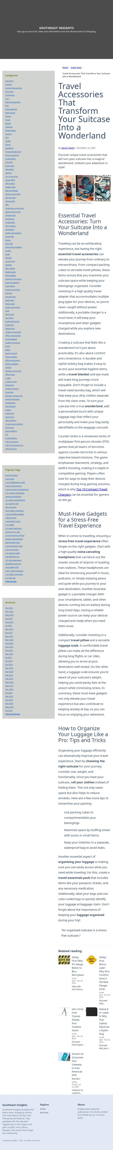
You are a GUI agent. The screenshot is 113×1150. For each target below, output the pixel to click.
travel (7, 346)
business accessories (14, 396)
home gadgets (11, 357)
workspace (9, 229)
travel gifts (9, 236)
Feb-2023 (9, 675)
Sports (8, 144)
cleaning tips (10, 296)
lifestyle (8, 258)
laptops (8, 367)
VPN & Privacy (11, 449)
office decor (10, 183)
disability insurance (13, 564)
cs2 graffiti (9, 525)
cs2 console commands (14, 493)
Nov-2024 (9, 636)
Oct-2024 (9, 650)
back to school (11, 353)
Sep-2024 (9, 647)
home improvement (13, 486)
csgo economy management (17, 489)
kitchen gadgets (11, 364)
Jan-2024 (9, 661)
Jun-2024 (9, 618)
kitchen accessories (13, 371)
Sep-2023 (9, 686)
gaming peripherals (13, 496)
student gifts (10, 187)
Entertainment (11, 109)
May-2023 (9, 615)
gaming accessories (13, 279)
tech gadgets (10, 275)
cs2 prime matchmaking (15, 500)
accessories (10, 261)
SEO (7, 137)
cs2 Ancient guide (12, 553)
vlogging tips (10, 215)
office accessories (12, 360)
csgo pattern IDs (12, 567)
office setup (10, 374)
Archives (44, 1112)
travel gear (76, 67)
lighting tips (10, 328)
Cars (7, 98)
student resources (12, 342)
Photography (10, 130)
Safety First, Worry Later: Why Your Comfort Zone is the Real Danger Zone (104, 973)
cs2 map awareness (13, 560)
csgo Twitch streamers (14, 510)
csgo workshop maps (14, 546)
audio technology (12, 321)
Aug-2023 (9, 622)
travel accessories (12, 289)
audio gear (9, 300)
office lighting (10, 420)
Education (9, 81)
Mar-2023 (9, 640)
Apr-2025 (9, 700)
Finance (8, 134)
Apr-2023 (9, 608)
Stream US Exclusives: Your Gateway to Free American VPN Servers (78, 1066)
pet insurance (10, 507)
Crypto (8, 378)
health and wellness (13, 233)
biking (7, 350)
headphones (10, 403)
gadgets (8, 265)
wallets (8, 410)
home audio (10, 201)
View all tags (10, 581)
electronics (9, 417)
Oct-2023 (9, 664)
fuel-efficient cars (12, 556)
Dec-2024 (9, 611)
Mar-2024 (9, 671)
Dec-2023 (9, 689)
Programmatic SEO (13, 151)
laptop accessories (13, 212)
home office (10, 180)
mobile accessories (13, 332)
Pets (7, 105)
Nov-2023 (9, 629)
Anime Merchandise (13, 247)
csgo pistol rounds (12, 521)
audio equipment (12, 282)
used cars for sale (12, 532)
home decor (10, 286)
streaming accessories (14, 208)
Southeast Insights (56, 28)
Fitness (8, 116)
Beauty (8, 123)
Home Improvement (13, 88)
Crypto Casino (11, 381)
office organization (13, 335)
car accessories (11, 176)
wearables (9, 169)
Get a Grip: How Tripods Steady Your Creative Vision (78, 1019)
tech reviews (10, 226)
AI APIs (8, 251)
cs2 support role (12, 503)
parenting (9, 318)
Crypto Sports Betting (14, 424)
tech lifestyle (10, 406)
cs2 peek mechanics (13, 528)
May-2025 (9, 707)
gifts (7, 205)
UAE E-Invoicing (11, 442)
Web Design (10, 113)
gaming (8, 173)
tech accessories (12, 155)
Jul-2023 (8, 657)
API (6, 434)
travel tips (9, 392)
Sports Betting (11, 431)
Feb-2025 (9, 696)
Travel (7, 120)
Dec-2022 (9, 668)
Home (65, 67)
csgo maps (9, 479)
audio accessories (12, 307)
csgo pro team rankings (15, 535)
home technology (12, 399)
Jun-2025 (9, 710)
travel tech (9, 413)
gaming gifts (10, 197)
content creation (12, 388)
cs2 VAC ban (10, 578)
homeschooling (11, 475)
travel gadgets (11, 339)
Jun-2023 (9, 633)
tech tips (8, 293)
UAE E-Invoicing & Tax (14, 445)
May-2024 (9, 682)
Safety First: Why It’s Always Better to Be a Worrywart (78, 966)
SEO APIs (9, 162)
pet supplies (10, 268)
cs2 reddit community (14, 574)
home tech (9, 427)
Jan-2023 (9, 693)
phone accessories (13, 194)
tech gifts (9, 243)
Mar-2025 (9, 703)
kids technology (11, 190)
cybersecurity (10, 518)
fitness (8, 240)
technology (9, 219)
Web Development (12, 102)
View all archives (12, 714)
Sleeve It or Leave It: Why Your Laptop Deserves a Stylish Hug (104, 1021)
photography (10, 272)
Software (9, 127)
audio (7, 254)
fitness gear (10, 304)
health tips (9, 325)
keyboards (9, 385)
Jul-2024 (8, 625)
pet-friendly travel (12, 542)
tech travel (9, 314)
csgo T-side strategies (14, 571)
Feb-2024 (9, 679)
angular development (14, 539)
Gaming (8, 84)
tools (7, 311)
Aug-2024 (9, 643)
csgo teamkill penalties (14, 514)
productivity (10, 222)
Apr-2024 (9, 654)
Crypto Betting (11, 438)
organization (10, 159)
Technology (10, 95)
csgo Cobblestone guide (15, 482)
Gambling (9, 148)
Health (8, 141)
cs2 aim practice (12, 549)
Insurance (9, 91)
